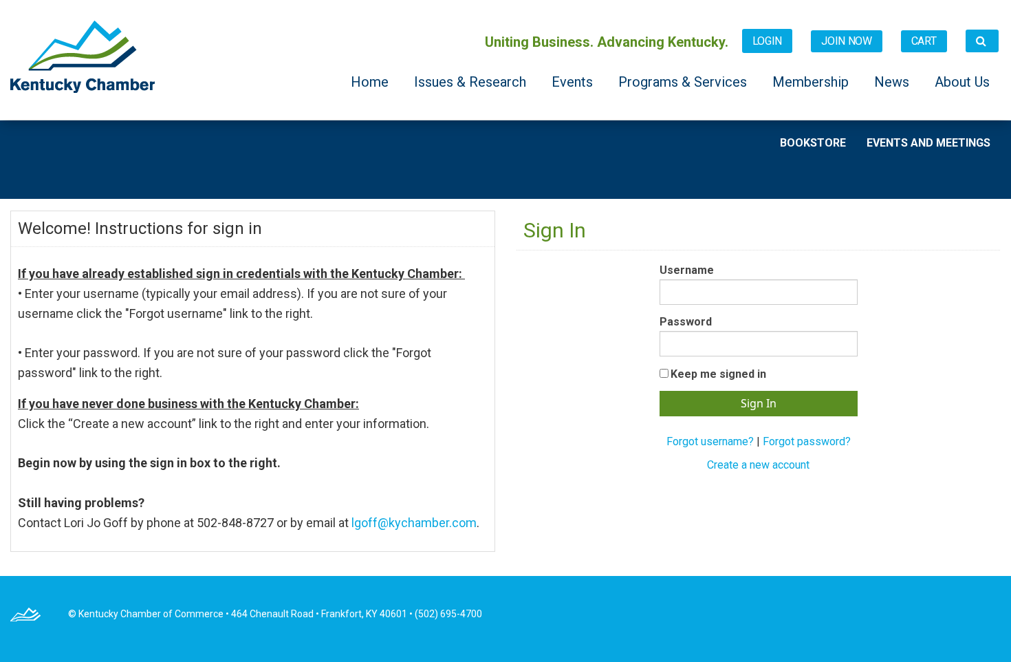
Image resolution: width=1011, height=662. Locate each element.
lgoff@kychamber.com (414, 522)
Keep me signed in (718, 374)
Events (574, 82)
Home (371, 82)
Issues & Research (472, 82)
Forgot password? (807, 441)
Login (767, 40)
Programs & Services (684, 82)
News (893, 82)
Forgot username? (710, 441)
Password (686, 321)
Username (687, 270)
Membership (812, 82)
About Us (962, 82)
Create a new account (758, 464)
